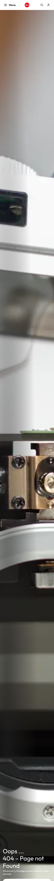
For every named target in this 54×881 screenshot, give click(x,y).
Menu (12, 5)
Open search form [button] (42, 5)
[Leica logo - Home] (27, 5)
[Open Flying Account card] (48, 5)
